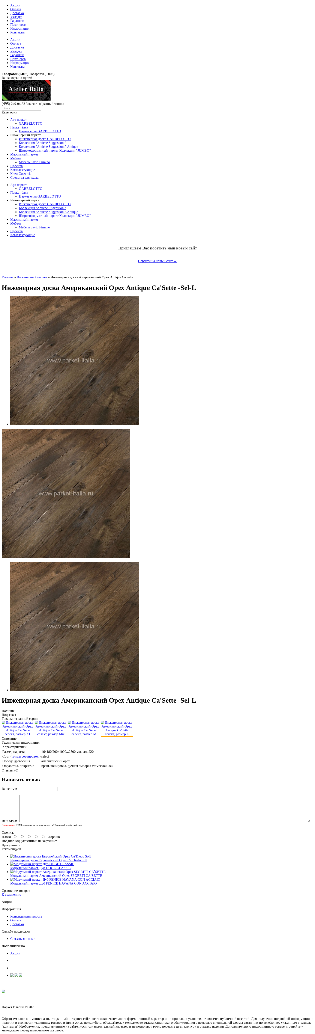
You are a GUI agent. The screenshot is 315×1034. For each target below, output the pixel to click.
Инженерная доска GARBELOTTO (45, 139)
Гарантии (17, 21)
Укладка (16, 17)
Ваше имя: (9, 789)
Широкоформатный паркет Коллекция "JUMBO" (55, 150)
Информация (19, 28)
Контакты (17, 32)
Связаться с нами (22, 938)
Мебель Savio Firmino (34, 162)
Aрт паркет (18, 119)
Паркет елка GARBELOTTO (40, 131)
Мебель (15, 158)
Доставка (17, 13)
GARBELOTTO (30, 123)
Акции (15, 5)
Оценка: (8, 832)
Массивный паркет (24, 154)
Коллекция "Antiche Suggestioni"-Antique (48, 146)
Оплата (15, 9)
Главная (7, 277)
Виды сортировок (25, 756)
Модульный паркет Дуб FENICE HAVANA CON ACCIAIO (53, 883)
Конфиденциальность (26, 916)
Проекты (16, 166)
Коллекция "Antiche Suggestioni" (42, 143)
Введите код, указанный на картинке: (29, 841)
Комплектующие (22, 170)
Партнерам (18, 24)
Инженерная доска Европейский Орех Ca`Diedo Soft (48, 860)
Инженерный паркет (32, 277)
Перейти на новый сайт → (157, 261)
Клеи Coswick (20, 173)
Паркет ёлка (19, 127)
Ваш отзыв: (10, 821)
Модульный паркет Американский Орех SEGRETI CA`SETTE (56, 875)
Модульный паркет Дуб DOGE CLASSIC (40, 868)
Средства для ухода (24, 177)
